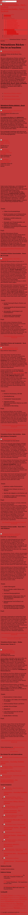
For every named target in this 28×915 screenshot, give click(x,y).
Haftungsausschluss (5, 913)
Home (2, 39)
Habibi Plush (11, 897)
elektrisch (19, 895)
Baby (6, 895)
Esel (24, 895)
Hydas (5, 899)
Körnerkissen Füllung (12, 24)
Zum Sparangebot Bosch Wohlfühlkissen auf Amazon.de (14, 426)
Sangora (7, 905)
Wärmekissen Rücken (9, 29)
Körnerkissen (9, 901)
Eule (2, 897)
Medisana (3, 903)
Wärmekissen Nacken (9, 18)
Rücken (3, 906)
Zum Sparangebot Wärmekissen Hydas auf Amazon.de (14, 523)
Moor (14, 903)
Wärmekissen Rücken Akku (11, 96)
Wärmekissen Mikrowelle (13, 25)
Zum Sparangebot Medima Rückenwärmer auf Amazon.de (14, 741)
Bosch (14, 895)
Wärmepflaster (3, 909)
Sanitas (10, 905)
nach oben (20, 430)
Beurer (10, 895)
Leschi (16, 901)
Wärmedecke (7, 36)
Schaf (13, 905)
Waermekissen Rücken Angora (12, 430)
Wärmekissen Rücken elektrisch (12, 93)
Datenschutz (23, 912)
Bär (16, 895)
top (20, 638)
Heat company (16, 897)
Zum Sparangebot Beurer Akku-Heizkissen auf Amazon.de (14, 633)
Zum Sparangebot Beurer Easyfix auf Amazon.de (14, 336)
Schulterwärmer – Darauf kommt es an (13, 875)
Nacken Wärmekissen (12, 28)
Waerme (7, 39)
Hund (2, 899)
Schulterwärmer (8, 17)
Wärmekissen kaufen (9, 14)
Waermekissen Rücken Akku (20, 429)
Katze (11, 899)
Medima (23, 901)
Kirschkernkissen (16, 899)
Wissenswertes (7, 15)
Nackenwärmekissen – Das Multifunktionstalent (9, 780)
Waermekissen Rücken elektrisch (8, 429)
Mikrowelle (9, 903)
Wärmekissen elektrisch (12, 34)
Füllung (6, 897)
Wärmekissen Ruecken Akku (20, 637)
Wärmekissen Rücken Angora (12, 99)
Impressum (14, 913)
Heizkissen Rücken (11, 32)
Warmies (17, 908)
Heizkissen (23, 897)
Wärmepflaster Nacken (12, 22)
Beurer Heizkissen (11, 31)
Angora (3, 895)
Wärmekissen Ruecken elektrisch (8, 637)
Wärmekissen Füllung (12, 27)
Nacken (19, 903)
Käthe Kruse (3, 901)
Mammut (20, 901)
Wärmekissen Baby (8, 35)
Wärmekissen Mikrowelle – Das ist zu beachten (15, 886)
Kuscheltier (23, 899)
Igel (8, 899)
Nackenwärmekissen (12, 20)
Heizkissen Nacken (11, 21)
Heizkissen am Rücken (18, 372)
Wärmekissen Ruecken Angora (13, 638)
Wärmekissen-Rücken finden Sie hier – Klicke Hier (12, 748)
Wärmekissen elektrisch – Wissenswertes (12, 845)
